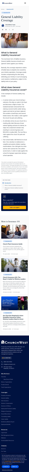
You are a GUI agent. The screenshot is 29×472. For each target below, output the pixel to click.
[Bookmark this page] (9, 29)
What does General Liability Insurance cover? (14, 188)
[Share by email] (12, 29)
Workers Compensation (7, 403)
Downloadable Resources (7, 440)
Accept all (5, 466)
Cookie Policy (8, 461)
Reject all (14, 466)
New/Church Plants (8, 379)
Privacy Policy (17, 461)
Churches (3, 376)
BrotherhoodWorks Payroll (7, 421)
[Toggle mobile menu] (25, 3)
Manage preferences (7, 470)
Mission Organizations (6, 382)
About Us (3, 448)
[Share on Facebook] (2, 29)
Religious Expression (6, 411)
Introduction (8, 183)
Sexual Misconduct (5, 413)
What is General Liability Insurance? (13, 185)
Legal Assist (4, 432)
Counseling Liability (6, 416)
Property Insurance (6, 395)
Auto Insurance (4, 400)
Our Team (3, 451)
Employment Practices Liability (8, 408)
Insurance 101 (10, 9)
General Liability (5, 398)
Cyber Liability (4, 419)
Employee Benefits (5, 424)
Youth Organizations (6, 387)
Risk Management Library (7, 435)
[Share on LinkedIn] (6, 29)
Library (2, 9)
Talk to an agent (14, 207)
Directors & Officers (6, 406)
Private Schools (5, 384)
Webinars (3, 437)
